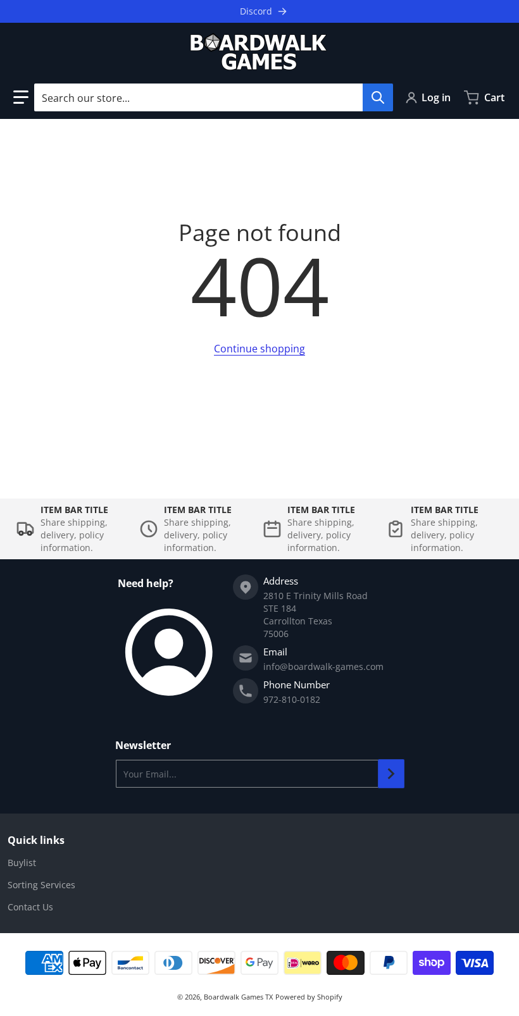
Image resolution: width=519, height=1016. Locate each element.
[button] (21, 97)
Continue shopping (259, 349)
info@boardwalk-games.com (323, 666)
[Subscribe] (391, 773)
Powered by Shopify (308, 996)
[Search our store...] (378, 97)
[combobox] (213, 97)
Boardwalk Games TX (238, 996)
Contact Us (30, 907)
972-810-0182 (291, 699)
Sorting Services (41, 885)
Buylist (22, 863)
